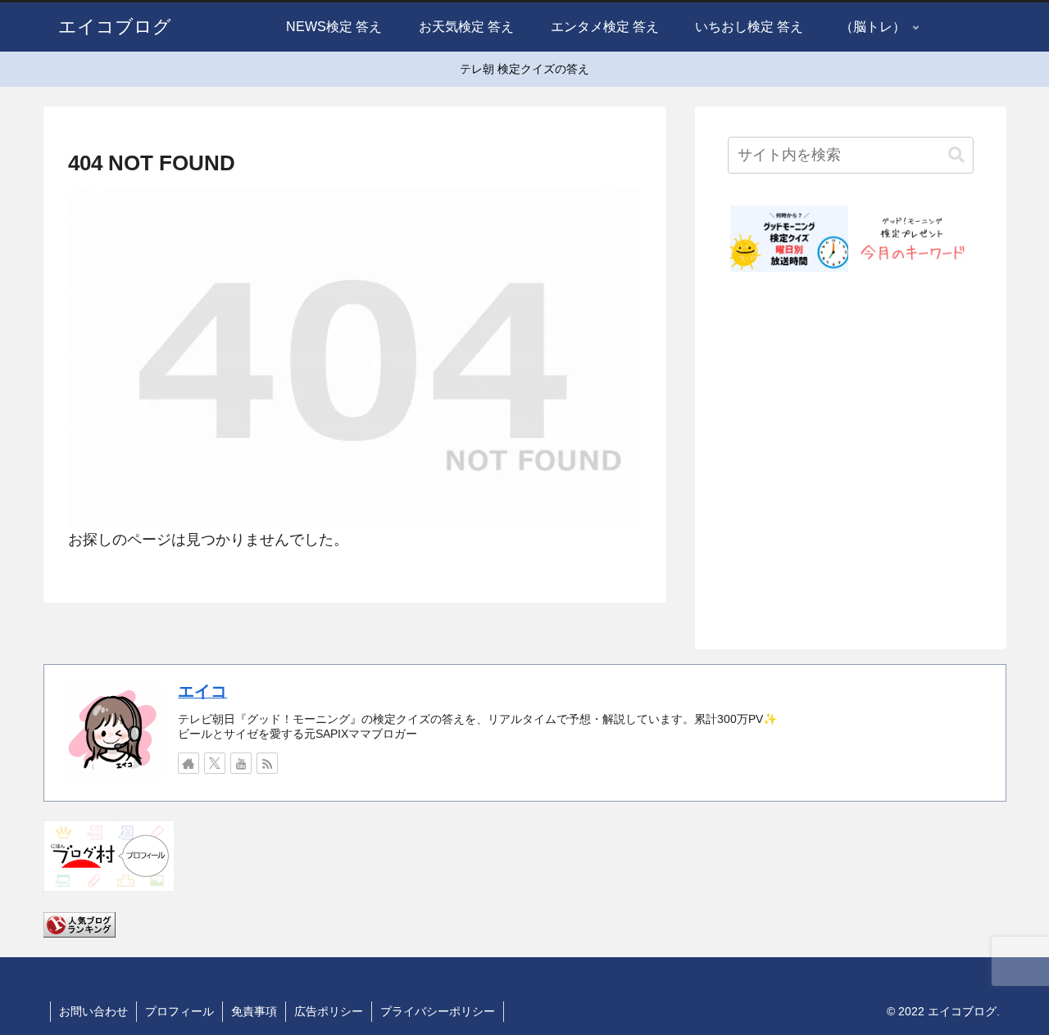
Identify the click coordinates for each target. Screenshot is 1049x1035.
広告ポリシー (328, 1011)
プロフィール (179, 1011)
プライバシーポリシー (437, 1011)
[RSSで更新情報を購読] (267, 763)
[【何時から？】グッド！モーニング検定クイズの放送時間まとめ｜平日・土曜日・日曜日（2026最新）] (789, 239)
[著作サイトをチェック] (188, 763)
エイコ (202, 691)
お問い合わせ (93, 1011)
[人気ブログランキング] (79, 923)
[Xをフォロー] (214, 763)
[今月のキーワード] (912, 239)
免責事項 (254, 1011)
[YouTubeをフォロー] (241, 763)
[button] (956, 155)
